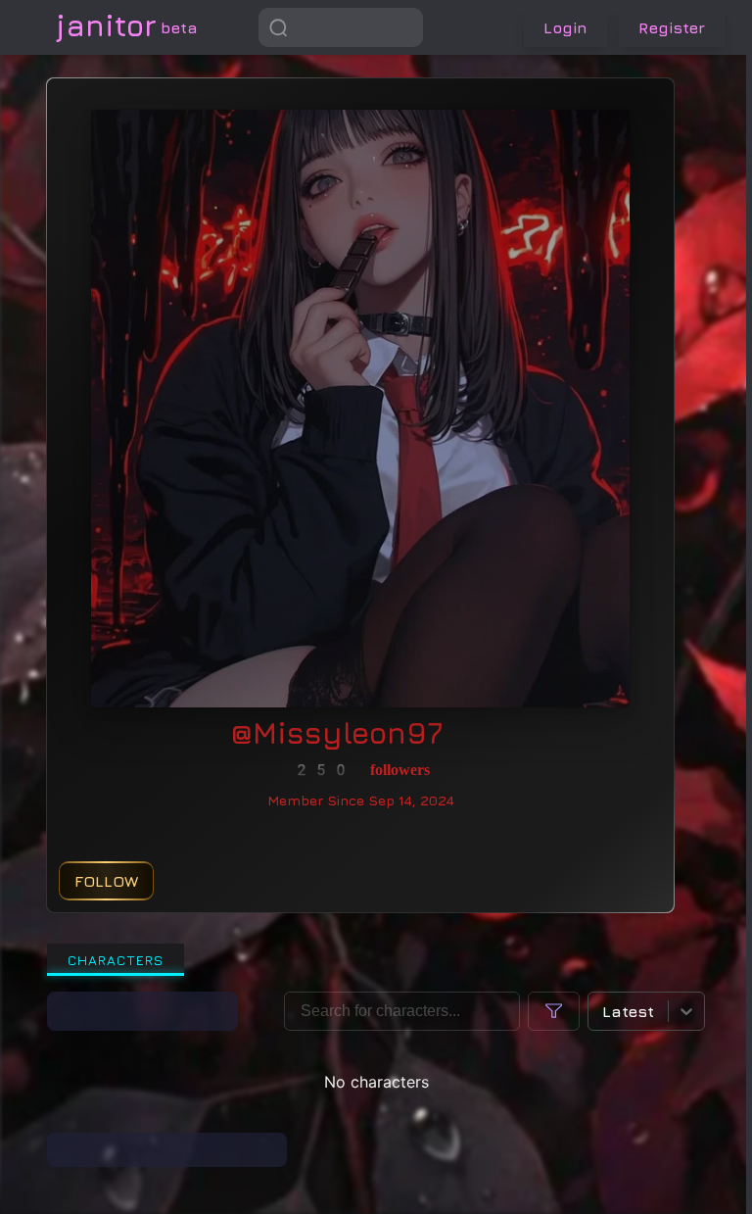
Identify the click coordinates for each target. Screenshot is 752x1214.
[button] (403, 27)
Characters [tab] (116, 959)
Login (565, 27)
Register (671, 27)
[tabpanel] (376, 1079)
